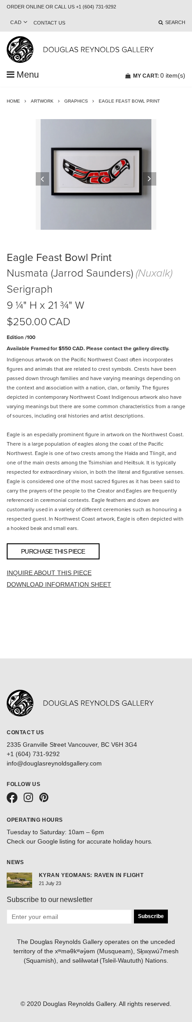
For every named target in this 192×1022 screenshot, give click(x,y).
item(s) (159, 75)
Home (13, 101)
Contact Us (49, 22)
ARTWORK (42, 101)
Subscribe (151, 916)
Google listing (57, 841)
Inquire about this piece (49, 572)
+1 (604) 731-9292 (33, 753)
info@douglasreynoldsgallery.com (54, 763)
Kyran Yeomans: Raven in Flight (91, 875)
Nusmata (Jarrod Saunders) (70, 273)
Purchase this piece (53, 551)
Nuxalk (154, 273)
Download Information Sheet (59, 584)
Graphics (76, 101)
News (15, 862)
